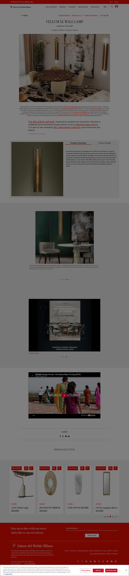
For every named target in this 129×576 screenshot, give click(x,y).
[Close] (126, 570)
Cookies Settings (85, 570)
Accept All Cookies (111, 570)
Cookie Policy (8, 574)
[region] (64, 570)
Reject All (98, 570)
